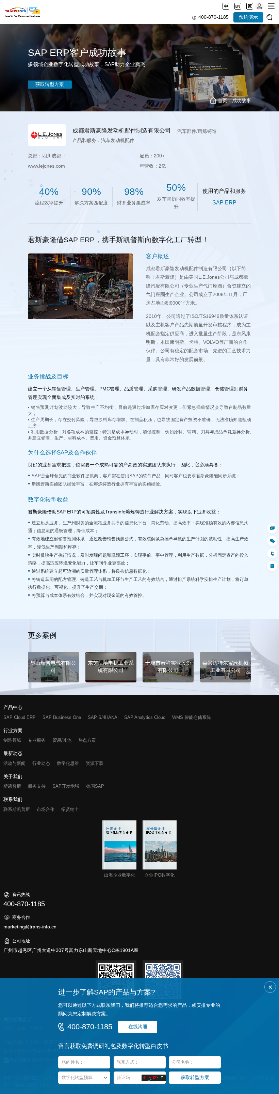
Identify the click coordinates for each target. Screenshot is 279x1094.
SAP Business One (62, 717)
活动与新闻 (14, 763)
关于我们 (12, 776)
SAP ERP (224, 202)
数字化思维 (68, 763)
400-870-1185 (213, 17)
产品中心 (12, 707)
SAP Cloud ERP (19, 717)
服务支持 (37, 786)
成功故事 (241, 100)
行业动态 (41, 763)
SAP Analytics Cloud (144, 717)
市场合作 (45, 809)
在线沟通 (137, 1026)
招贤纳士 (70, 809)
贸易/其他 (61, 740)
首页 (222, 100)
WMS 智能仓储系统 (191, 717)
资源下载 (94, 763)
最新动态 (12, 753)
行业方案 (12, 730)
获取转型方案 (49, 84)
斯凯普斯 (12, 786)
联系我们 (12, 799)
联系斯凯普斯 (16, 809)
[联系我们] (272, 528)
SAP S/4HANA (102, 717)
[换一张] (154, 1078)
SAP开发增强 (65, 786)
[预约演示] (272, 566)
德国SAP (95, 786)
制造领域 (12, 740)
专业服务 (37, 740)
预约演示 (248, 17)
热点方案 (87, 740)
